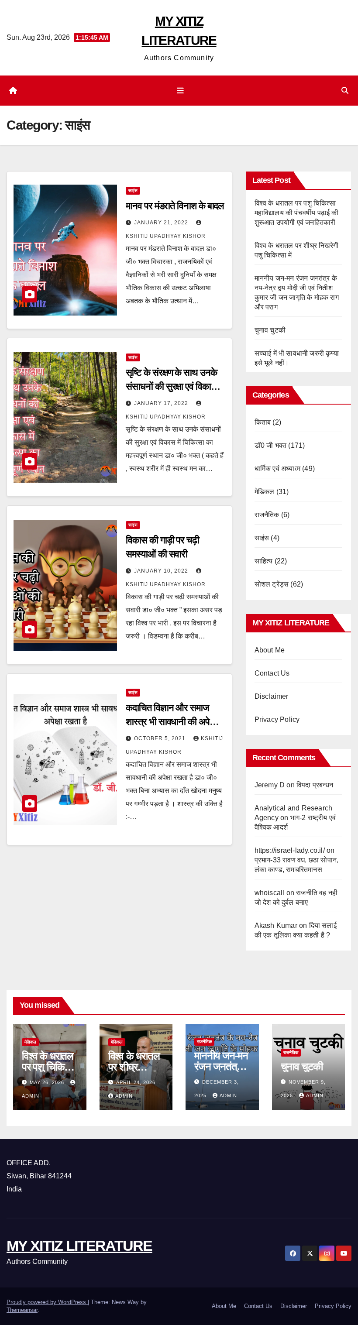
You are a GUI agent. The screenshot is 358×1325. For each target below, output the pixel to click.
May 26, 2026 (48, 1082)
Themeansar (22, 1310)
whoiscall (270, 892)
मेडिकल (265, 491)
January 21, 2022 (162, 223)
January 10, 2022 (162, 571)
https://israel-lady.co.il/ (290, 850)
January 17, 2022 (162, 403)
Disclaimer (272, 696)
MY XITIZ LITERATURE (79, 1245)
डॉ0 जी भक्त (271, 445)
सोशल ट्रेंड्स (272, 584)
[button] (344, 90)
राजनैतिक (267, 514)
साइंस (133, 190)
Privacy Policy (277, 719)
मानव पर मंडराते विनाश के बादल (175, 205)
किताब (263, 422)
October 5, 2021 (160, 738)
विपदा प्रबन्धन (314, 785)
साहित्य (264, 561)
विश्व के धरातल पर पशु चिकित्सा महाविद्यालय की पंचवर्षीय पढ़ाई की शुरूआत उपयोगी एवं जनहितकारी (297, 212)
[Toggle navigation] (180, 90)
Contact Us (272, 673)
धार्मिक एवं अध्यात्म (277, 468)
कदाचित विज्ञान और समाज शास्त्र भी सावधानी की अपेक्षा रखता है (171, 721)
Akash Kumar (276, 925)
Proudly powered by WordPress (47, 1302)
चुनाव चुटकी (270, 330)
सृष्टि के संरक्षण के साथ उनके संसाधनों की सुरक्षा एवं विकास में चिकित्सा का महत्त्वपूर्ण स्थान (174, 386)
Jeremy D (270, 785)
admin (124, 1095)
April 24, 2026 (135, 1082)
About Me (270, 650)
